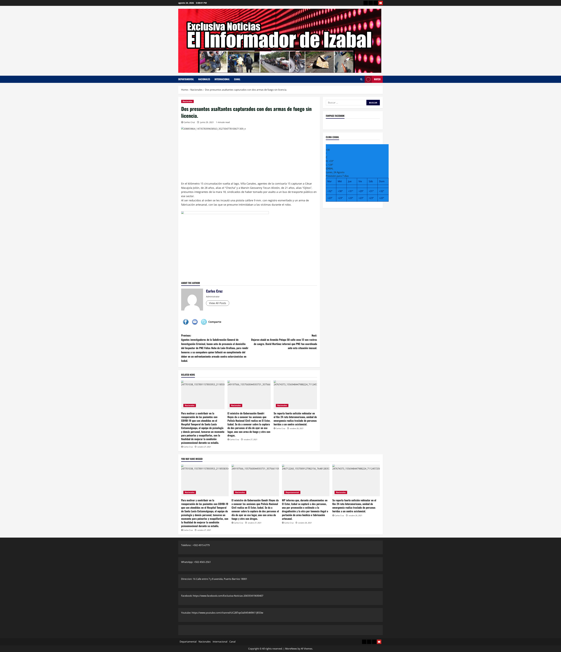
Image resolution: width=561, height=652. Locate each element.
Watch (377, 79)
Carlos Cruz (189, 122)
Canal (237, 79)
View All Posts (217, 303)
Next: (284, 341)
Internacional (222, 79)
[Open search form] (361, 79)
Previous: (214, 348)
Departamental (186, 79)
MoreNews (291, 648)
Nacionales (204, 79)
